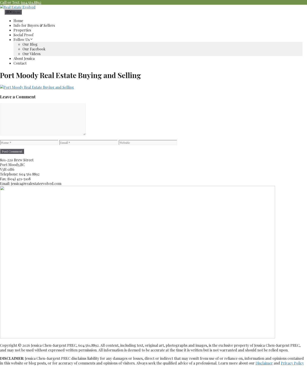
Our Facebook (33, 49)
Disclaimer (264, 363)
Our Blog (30, 44)
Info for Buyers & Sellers (34, 25)
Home (18, 20)
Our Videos (31, 53)
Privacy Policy (292, 363)
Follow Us (21, 39)
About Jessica (24, 58)
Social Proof (23, 34)
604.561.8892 (31, 2)
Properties (22, 30)
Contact (20, 63)
